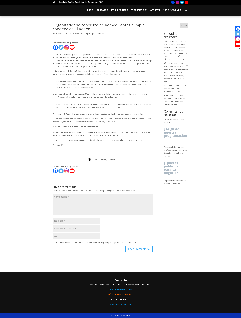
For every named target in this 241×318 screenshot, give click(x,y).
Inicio (90, 10)
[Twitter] (61, 47)
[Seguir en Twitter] (182, 2)
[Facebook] (55, 47)
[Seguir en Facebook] (173, 2)
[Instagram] (66, 47)
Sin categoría (86, 33)
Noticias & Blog (172, 10)
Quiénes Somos (119, 10)
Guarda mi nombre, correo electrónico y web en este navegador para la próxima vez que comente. (96, 242)
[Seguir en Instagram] (177, 2)
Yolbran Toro (61, 33)
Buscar (184, 26)
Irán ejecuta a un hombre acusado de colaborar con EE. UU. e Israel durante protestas (176, 66)
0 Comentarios (99, 33)
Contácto (102, 10)
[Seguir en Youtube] (186, 2)
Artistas (155, 10)
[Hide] (240, 49)
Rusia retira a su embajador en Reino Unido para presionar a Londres (175, 88)
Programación (139, 10)
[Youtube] (72, 47)
